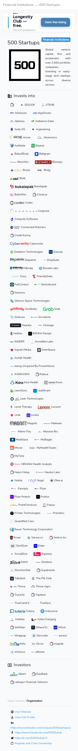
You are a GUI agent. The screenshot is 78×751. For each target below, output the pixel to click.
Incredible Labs (43, 341)
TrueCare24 (21, 603)
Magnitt (32, 423)
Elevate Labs (50, 268)
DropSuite (52, 260)
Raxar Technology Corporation (33, 529)
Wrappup (20, 635)
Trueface (45, 603)
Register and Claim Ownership (33, 743)
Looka (34, 415)
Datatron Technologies (28, 252)
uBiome (39, 652)
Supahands (47, 570)
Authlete (19, 145)
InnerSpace (48, 350)
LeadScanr (44, 390)
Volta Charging (46, 619)
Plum (42, 488)
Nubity (18, 480)
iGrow (39, 644)
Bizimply (57, 162)
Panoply (22, 488)
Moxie (18, 448)
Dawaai (58, 252)
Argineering (42, 129)
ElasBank (42, 674)
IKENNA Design (41, 333)
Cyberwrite (36, 243)
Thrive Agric (43, 586)
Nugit (40, 480)
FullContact (21, 284)
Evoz (23, 276)
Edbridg (28, 268)
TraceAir (19, 595)
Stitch (24, 562)
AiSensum (20, 113)
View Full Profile (25, 717)
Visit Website (23, 712)
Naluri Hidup (22, 472)
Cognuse (43, 211)
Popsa (50, 505)
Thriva (21, 586)
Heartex (26, 325)
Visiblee (19, 619)
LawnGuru (20, 390)
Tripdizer (40, 595)
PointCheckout (27, 505)
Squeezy (46, 554)
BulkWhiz (20, 194)
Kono (58, 382)
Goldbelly (30, 309)
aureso (62, 635)
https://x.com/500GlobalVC (31, 738)
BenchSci (23, 162)
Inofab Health (22, 358)
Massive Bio (50, 431)
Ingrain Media (22, 350)
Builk (22, 178)
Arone (26, 137)
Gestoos (19, 292)
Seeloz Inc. (60, 537)
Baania (39, 145)
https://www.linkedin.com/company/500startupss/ (41, 728)
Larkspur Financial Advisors (31, 682)
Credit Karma (22, 235)
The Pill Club (43, 578)
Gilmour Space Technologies (32, 301)
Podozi (44, 497)
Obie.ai (58, 480)
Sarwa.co (37, 537)
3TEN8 (49, 105)
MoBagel (46, 439)
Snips (41, 545)
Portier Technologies (27, 513)
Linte (17, 415)
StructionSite (22, 570)
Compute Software (26, 219)
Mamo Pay (24, 431)
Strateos (46, 562)
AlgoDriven (44, 113)
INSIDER (19, 341)
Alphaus (19, 121)
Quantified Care (24, 521)
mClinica (19, 652)
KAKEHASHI (21, 374)
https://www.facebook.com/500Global (38, 732)
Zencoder (42, 635)
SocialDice (20, 554)
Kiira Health (30, 382)
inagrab (58, 644)
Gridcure (19, 317)
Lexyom (56, 407)
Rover (17, 537)
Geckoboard (48, 284)
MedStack (21, 439)
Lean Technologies (32, 398)
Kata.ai (43, 374)
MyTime (19, 456)
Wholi (61, 627)
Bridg (46, 170)
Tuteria (29, 611)
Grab (57, 309)
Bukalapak (40, 186)
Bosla (26, 170)
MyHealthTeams (46, 448)
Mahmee (56, 423)
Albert (21, 674)
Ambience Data (44, 121)
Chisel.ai (41, 194)
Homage (48, 325)
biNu (22, 644)
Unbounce (51, 611)
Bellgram (44, 154)
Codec (28, 202)
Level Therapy (23, 407)
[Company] (12, 104)
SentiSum (21, 545)
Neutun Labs (52, 472)
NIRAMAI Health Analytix (36, 464)
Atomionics (50, 137)
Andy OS (19, 129)
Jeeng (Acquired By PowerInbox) (34, 366)
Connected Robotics (33, 227)
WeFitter (19, 627)
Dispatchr (30, 260)
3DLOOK (29, 105)
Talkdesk (19, 578)
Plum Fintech (22, 497)
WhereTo (41, 627)
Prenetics (58, 513)
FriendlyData (44, 276)
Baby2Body (21, 154)
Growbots (44, 317)
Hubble (17, 333)
